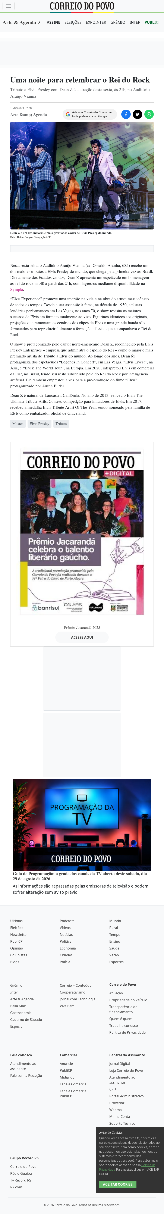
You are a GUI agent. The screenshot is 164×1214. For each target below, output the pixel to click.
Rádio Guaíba (21, 1173)
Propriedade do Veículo (128, 1000)
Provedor (116, 1103)
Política (66, 941)
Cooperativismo (72, 992)
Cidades (66, 955)
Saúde (114, 948)
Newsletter (19, 934)
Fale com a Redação (26, 1075)
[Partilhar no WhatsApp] (149, 114)
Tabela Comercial (73, 1084)
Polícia (65, 962)
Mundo (115, 921)
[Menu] (9, 6)
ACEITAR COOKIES (118, 1184)
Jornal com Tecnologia (77, 999)
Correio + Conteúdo (76, 985)
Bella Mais (18, 1006)
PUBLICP (153, 22)
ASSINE (53, 22)
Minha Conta (119, 1116)
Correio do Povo (23, 1166)
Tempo (114, 934)
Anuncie (66, 1063)
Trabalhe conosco (123, 1025)
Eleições (16, 927)
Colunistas (18, 955)
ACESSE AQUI (82, 637)
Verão (114, 955)
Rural (113, 927)
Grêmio (16, 985)
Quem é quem (120, 1018)
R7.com (16, 1187)
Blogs (14, 962)
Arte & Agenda (19, 22)
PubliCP (16, 941)
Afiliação (116, 993)
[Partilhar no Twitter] (137, 114)
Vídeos (65, 927)
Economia (68, 948)
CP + (112, 1089)
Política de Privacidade (127, 1032)
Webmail (116, 1109)
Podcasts (67, 921)
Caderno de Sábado (26, 1019)
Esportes (116, 962)
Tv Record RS (20, 1180)
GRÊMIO (117, 22)
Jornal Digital (119, 1063)
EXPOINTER (96, 22)
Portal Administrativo (126, 1096)
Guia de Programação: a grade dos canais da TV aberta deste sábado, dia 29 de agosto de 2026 (80, 876)
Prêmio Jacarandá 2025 (82, 627)
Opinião (16, 948)
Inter (14, 992)
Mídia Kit (67, 1077)
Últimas (16, 921)
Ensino (114, 941)
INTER (135, 22)
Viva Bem (67, 1006)
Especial (16, 1026)
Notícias (66, 934)
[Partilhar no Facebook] (126, 114)
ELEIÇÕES (73, 22)
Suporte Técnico (122, 1123)
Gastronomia (21, 1012)
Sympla (16, 289)
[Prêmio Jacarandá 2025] (82, 531)
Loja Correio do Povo (126, 1070)
